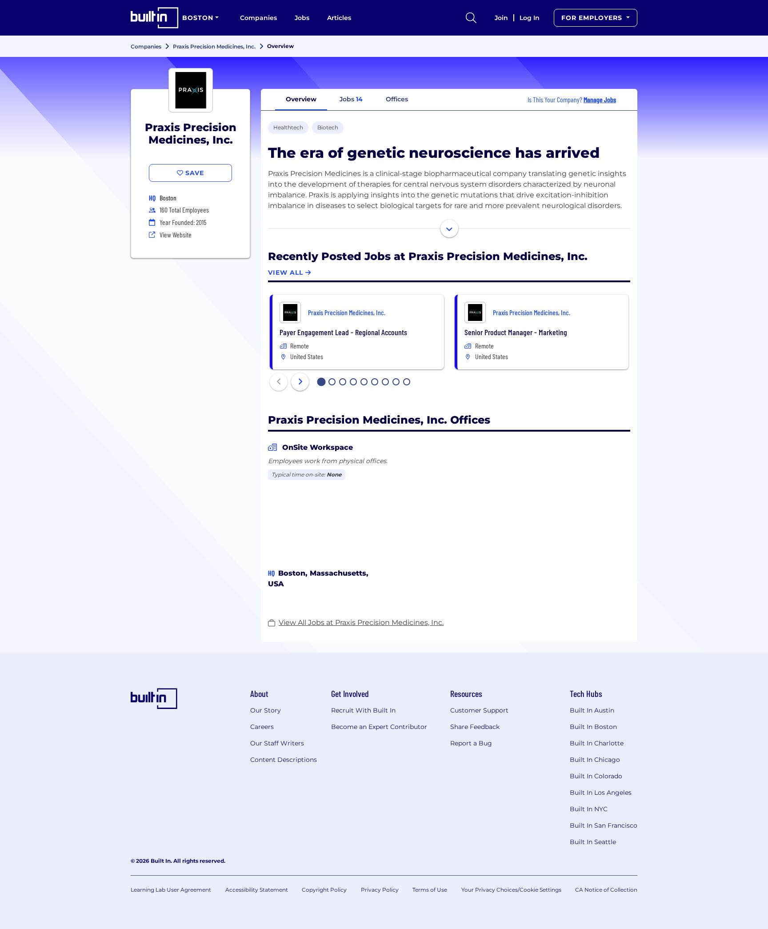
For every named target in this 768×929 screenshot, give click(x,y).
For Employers (592, 18)
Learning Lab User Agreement (171, 889)
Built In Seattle (593, 842)
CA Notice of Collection (606, 889)
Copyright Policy (324, 889)
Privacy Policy (380, 889)
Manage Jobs (600, 99)
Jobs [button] (351, 99)
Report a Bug (471, 743)
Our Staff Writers (277, 743)
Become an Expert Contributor (379, 727)
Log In (530, 18)
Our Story (265, 710)
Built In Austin (592, 710)
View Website (176, 234)
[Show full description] (449, 228)
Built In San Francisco (603, 825)
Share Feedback (475, 727)
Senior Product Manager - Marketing (515, 332)
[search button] (471, 17)
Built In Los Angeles (601, 793)
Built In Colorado (596, 776)
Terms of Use (429, 889)
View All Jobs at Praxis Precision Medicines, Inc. (361, 622)
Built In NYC (589, 809)
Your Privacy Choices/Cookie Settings (511, 889)
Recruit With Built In (363, 710)
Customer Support (479, 710)
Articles (339, 18)
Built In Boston (593, 727)
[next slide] (300, 382)
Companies (258, 18)
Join (501, 18)
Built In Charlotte (597, 743)
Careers (262, 727)
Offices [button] (397, 99)
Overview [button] (301, 99)
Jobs (302, 18)
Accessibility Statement (256, 889)
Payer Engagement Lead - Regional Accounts (343, 332)
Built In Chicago (595, 760)
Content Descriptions (283, 760)
